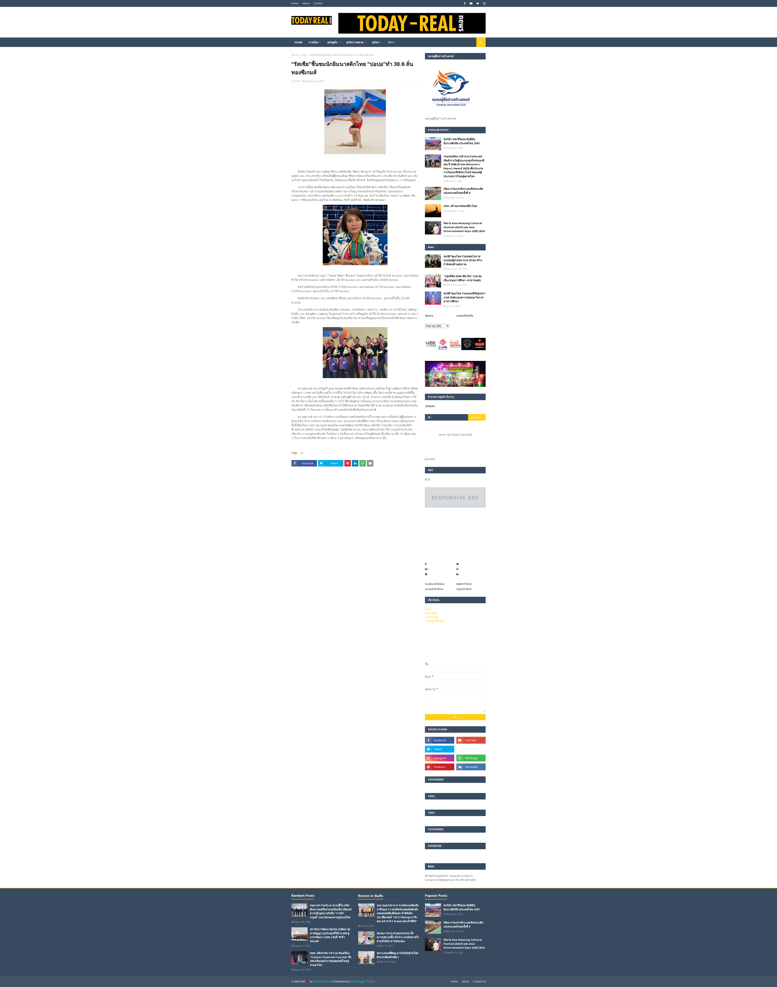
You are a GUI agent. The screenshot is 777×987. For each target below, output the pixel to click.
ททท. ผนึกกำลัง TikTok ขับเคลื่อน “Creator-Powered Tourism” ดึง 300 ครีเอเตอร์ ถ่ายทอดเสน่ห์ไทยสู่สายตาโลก (330, 959)
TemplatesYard (322, 981)
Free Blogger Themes (362, 981)
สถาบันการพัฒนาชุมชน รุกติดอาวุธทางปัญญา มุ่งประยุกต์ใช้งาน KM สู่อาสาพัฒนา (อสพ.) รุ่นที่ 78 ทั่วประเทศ (330, 935)
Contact (318, 3)
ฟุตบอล (429, 315)
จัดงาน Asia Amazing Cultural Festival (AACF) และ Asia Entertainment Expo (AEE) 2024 (464, 227)
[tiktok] (471, 749)
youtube (434, 589)
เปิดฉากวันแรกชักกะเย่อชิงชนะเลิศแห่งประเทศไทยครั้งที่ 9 (463, 191)
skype (463, 589)
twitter (464, 584)
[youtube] (471, 3)
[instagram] (484, 3)
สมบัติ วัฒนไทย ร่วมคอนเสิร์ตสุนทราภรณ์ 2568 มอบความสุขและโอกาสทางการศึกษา (464, 297)
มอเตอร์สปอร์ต (464, 315)
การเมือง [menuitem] (313, 42)
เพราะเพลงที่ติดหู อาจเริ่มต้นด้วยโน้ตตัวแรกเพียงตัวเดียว (397, 955)
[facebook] (465, 3)
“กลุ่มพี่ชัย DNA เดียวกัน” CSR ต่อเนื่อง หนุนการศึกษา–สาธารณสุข (463, 278)
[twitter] (478, 3)
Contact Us (479, 981)
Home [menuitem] (298, 42)
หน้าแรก (295, 55)
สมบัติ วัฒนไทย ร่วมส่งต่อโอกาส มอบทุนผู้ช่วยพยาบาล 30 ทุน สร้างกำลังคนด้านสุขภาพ (463, 260)
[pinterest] (439, 766)
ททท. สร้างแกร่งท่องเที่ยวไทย (460, 206)
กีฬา (304, 55)
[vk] (471, 766)
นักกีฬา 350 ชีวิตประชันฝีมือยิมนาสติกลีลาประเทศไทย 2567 (462, 141)
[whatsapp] (471, 758)
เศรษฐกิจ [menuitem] (332, 42)
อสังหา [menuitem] (376, 42)
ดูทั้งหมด (476, 417)
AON (297, 81)
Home (294, 3)
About (306, 3)
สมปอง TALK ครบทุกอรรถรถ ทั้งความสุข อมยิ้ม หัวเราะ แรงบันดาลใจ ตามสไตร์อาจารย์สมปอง (398, 937)
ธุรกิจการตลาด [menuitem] (354, 42)
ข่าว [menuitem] (390, 42)
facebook (434, 584)
